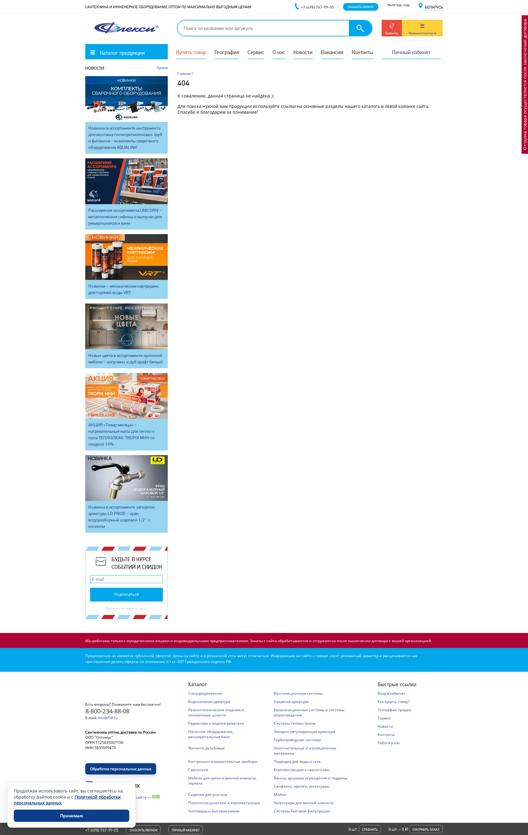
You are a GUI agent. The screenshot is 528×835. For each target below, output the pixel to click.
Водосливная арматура (209, 701)
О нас (279, 52)
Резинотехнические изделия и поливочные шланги (216, 712)
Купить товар (191, 52)
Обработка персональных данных (120, 768)
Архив (162, 67)
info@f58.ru (108, 717)
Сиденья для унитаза (207, 794)
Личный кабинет (411, 52)
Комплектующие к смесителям (301, 769)
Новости (303, 52)
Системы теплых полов (294, 723)
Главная (184, 73)
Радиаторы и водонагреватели (216, 723)
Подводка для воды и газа (297, 761)
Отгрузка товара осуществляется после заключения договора (525, 84)
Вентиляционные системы (298, 693)
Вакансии (332, 52)
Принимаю (71, 815)
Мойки (280, 794)
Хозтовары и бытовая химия (214, 811)
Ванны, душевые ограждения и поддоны (310, 778)
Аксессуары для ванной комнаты (303, 802)
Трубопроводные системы (297, 739)
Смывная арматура (291, 701)
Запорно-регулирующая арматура (304, 731)
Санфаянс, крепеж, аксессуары (301, 786)
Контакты (362, 52)
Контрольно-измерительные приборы (222, 761)
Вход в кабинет (391, 693)
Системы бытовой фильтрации (302, 811)
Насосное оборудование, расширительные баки (210, 734)
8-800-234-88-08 (107, 711)
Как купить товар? (394, 701)
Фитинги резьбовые (206, 748)
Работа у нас (389, 742)
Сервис (256, 52)
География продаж (394, 709)
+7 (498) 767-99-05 (101, 830)
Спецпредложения (205, 693)
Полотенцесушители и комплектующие (224, 802)
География (227, 52)
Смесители (198, 769)
